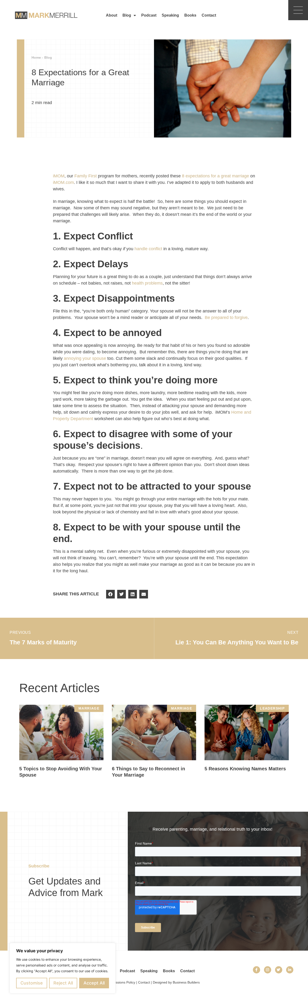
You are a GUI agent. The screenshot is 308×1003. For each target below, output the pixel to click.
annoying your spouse (85, 358)
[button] (110, 594)
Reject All (63, 982)
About (111, 15)
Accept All (94, 982)
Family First (85, 176)
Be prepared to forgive (226, 317)
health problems (147, 283)
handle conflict (148, 248)
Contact (209, 15)
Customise (31, 982)
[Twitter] (278, 969)
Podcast (148, 15)
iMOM (58, 176)
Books (190, 15)
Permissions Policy (121, 982)
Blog (126, 15)
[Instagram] (267, 969)
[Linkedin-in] (289, 969)
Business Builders (186, 982)
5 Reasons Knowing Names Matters (245, 768)
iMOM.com (63, 182)
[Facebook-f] (256, 969)
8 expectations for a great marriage (215, 176)
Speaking (170, 15)
